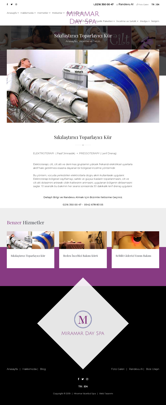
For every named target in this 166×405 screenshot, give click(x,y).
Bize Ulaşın (152, 369)
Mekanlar (57, 12)
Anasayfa (12, 12)
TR (152, 4)
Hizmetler (43, 12)
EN (157, 4)
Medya (144, 21)
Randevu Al (136, 369)
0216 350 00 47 (104, 4)
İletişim (155, 21)
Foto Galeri (143, 4)
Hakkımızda (27, 12)
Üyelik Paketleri (104, 21)
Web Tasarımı (106, 393)
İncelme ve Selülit (126, 21)
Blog (43, 369)
